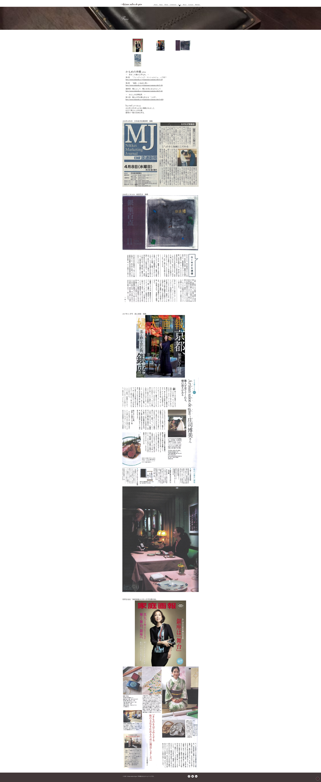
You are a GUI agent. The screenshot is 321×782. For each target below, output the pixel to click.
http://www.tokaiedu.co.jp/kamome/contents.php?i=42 (144, 91)
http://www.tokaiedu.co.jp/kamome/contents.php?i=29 (144, 79)
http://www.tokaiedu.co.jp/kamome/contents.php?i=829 (144, 99)
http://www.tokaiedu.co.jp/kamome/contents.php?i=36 (144, 85)
